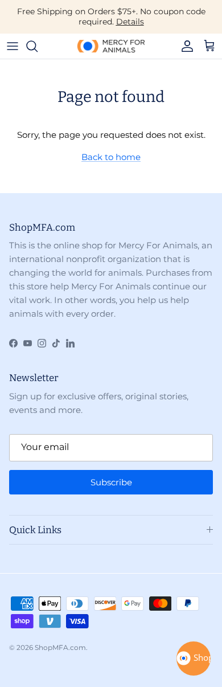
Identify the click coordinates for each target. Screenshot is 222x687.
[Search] (37, 46)
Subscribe (111, 482)
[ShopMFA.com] (111, 46)
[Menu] (12, 46)
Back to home (111, 157)
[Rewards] (193, 658)
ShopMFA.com (60, 647)
